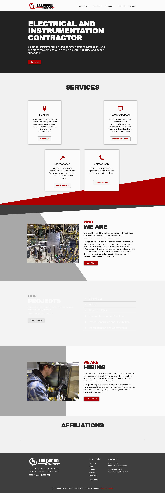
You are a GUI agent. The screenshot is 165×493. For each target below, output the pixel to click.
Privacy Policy (93, 480)
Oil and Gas (95, 298)
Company (83, 6)
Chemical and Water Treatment (107, 316)
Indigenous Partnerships (93, 476)
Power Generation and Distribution (109, 322)
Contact (132, 6)
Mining (93, 304)
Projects (109, 6)
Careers (122, 6)
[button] (109, 299)
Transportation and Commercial (108, 327)
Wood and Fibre (98, 310)
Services (96, 6)
